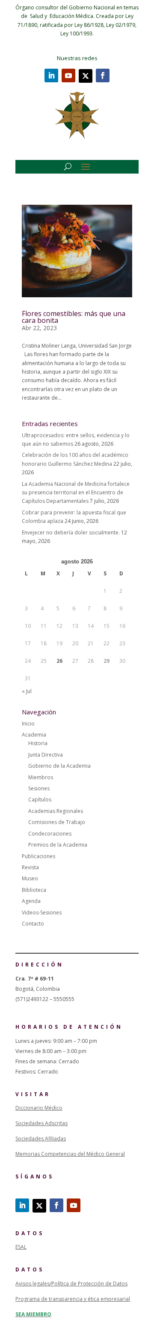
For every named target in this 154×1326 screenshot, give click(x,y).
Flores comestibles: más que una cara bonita (73, 317)
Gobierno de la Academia (59, 765)
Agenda (31, 901)
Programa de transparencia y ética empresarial (72, 1299)
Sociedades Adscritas (41, 1123)
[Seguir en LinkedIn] (51, 75)
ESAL (21, 1247)
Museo (30, 878)
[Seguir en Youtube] (68, 75)
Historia (37, 743)
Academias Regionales (55, 811)
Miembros (40, 777)
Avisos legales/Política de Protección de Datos (71, 1283)
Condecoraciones (49, 833)
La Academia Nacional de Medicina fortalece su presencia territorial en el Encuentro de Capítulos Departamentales (76, 492)
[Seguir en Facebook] (103, 75)
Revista (30, 867)
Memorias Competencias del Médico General (70, 1154)
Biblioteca (34, 890)
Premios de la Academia (57, 844)
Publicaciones (38, 856)
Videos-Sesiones (42, 912)
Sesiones (39, 788)
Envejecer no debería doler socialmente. (71, 532)
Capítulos (39, 799)
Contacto (33, 923)
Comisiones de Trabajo (56, 822)
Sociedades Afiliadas (40, 1138)
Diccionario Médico (38, 1107)
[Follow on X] (85, 76)
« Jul (27, 691)
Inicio (28, 723)
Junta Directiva (45, 754)
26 (59, 660)
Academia (34, 734)
